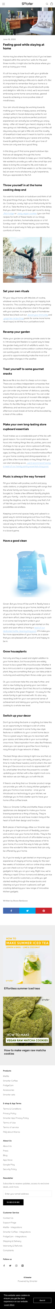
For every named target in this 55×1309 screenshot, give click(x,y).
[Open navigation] (3, 4)
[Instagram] (16, 1265)
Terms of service (11, 1127)
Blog (5, 1155)
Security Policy (10, 1169)
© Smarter (27, 1277)
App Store (7, 1160)
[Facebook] (4, 1265)
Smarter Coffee (10, 1080)
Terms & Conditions (12, 1108)
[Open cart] (52, 3)
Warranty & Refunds (12, 1245)
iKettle (6, 1076)
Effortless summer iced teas (22, 988)
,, (8, 213)
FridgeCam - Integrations (15, 1236)
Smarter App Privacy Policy (16, 1118)
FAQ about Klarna (11, 1132)
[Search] (47, 4)
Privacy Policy (9, 1113)
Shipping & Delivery (12, 1241)
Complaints (8, 1250)
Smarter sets (9, 1094)
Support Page (9, 1222)
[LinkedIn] (22, 1265)
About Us (7, 1146)
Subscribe (13, 1202)
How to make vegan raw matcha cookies (25, 1052)
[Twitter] (10, 1265)
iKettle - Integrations (12, 1227)
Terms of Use (9, 1122)
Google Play (9, 1164)
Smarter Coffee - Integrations (17, 1232)
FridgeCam (8, 1085)
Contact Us (8, 1218)
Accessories (8, 1090)
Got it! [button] (42, 1300)
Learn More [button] (9, 1305)
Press (5, 1150)
